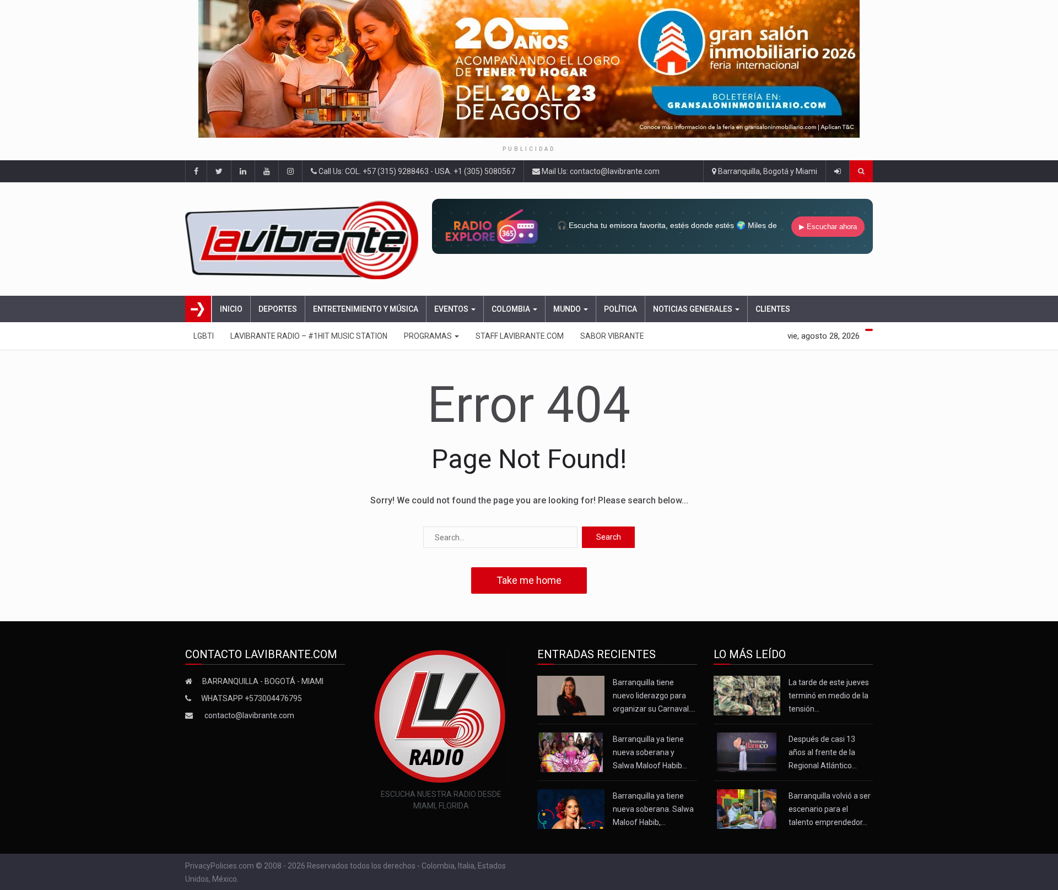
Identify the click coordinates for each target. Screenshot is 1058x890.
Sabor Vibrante (612, 336)
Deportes (277, 309)
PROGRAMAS (429, 336)
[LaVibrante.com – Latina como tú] (305, 239)
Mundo (567, 309)
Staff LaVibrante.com (520, 336)
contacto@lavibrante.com (249, 715)
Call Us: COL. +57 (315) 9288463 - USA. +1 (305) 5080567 (416, 171)
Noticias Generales (693, 309)
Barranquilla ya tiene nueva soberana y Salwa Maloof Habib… (650, 752)
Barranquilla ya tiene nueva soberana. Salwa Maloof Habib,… (653, 809)
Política (620, 309)
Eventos (452, 309)
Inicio (231, 309)
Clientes (772, 309)
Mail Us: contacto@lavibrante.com (600, 171)
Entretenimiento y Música (365, 309)
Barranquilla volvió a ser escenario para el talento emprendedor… (830, 809)
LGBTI (203, 336)
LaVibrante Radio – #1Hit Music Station (308, 336)
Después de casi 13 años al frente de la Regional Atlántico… (823, 752)
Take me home (529, 580)
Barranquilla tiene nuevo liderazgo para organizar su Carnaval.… (654, 695)
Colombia (512, 309)
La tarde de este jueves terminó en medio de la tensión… (829, 695)
